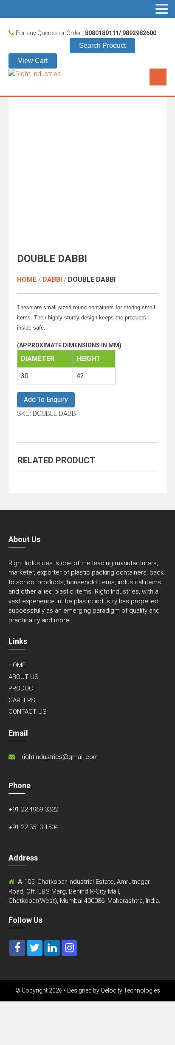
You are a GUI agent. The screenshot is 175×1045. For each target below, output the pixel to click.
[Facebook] (17, 948)
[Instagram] (69, 948)
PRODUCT (22, 688)
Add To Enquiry (46, 400)
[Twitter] (34, 948)
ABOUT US (23, 677)
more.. (63, 620)
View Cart (33, 60)
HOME (16, 665)
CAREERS (21, 700)
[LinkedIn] (52, 948)
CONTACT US (27, 711)
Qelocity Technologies (130, 990)
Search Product (102, 45)
